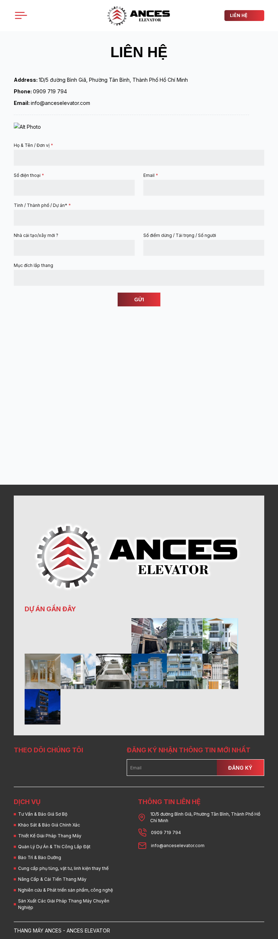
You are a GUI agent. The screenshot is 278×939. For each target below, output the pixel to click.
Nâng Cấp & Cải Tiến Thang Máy (52, 879)
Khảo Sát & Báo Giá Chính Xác (49, 825)
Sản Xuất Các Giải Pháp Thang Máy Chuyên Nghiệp (63, 904)
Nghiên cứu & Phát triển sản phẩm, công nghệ (65, 890)
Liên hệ (238, 15)
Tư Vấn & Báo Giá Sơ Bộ (42, 814)
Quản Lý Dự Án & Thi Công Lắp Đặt (54, 846)
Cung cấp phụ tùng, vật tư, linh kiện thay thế (63, 868)
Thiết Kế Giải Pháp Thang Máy (49, 835)
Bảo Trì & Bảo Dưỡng (39, 857)
